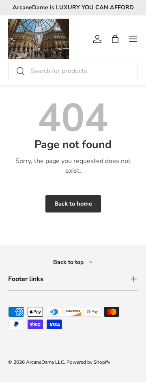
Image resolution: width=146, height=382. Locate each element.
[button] (115, 39)
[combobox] (73, 71)
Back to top (69, 262)
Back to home (73, 204)
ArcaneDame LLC (45, 362)
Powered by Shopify (88, 362)
